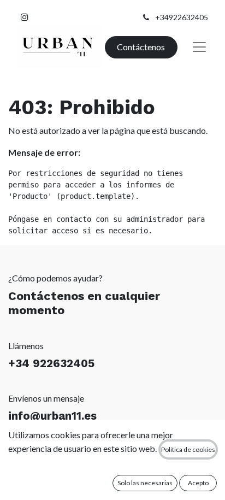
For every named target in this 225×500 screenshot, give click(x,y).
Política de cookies (188, 449)
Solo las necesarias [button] (145, 483)
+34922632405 (181, 17)
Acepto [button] (198, 483)
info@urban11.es (52, 415)
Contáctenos (141, 47)
